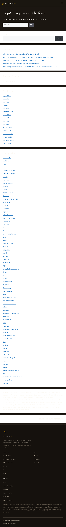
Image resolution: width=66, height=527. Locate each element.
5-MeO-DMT (7, 158)
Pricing (5, 466)
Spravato (6, 351)
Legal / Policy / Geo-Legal (11, 269)
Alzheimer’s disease (9, 174)
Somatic (5, 348)
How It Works (7, 456)
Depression (6, 212)
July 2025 (6, 118)
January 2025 (7, 131)
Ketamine (6, 259)
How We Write (7, 500)
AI (3, 167)
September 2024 (8, 140)
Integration (6, 250)
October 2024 (7, 137)
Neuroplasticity (8, 291)
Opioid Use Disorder (9, 297)
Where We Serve (8, 463)
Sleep (4, 342)
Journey (5, 256)
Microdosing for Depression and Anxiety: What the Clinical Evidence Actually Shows (30, 67)
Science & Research (9, 335)
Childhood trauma (8, 193)
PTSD (4, 323)
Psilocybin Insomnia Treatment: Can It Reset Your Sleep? (21, 54)
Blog (4, 473)
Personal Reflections (9, 304)
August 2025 (7, 115)
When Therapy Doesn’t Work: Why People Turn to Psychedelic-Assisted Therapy (28, 57)
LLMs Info (6, 496)
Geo (4, 231)
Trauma (5, 367)
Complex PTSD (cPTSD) (10, 199)
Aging (4, 164)
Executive (6, 224)
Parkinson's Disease (9, 301)
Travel (5, 374)
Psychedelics (7, 320)
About (36, 456)
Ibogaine (5, 247)
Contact (36, 463)
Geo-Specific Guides (9, 234)
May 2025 (6, 121)
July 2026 (6, 99)
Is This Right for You (9, 459)
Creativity (6, 208)
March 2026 (6, 108)
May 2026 (6, 102)
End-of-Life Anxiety (9, 218)
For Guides (37, 459)
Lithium (5, 272)
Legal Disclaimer (8, 493)
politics (5, 307)
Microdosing (7, 288)
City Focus (6, 196)
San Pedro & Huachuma (10, 329)
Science (5, 332)
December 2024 (8, 134)
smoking (5, 345)
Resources (6, 326)
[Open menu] (62, 3)
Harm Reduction (8, 243)
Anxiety (5, 177)
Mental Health (7, 282)
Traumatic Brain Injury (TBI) (11, 370)
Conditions (6, 202)
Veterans (5, 383)
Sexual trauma (7, 339)
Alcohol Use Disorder (9, 170)
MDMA (5, 278)
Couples (5, 205)
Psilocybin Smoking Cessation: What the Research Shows (21, 64)
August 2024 (7, 143)
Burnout (5, 186)
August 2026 (7, 96)
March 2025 (6, 124)
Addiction (6, 161)
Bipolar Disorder (8, 183)
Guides (5, 240)
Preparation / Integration (11, 313)
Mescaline (6, 285)
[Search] (31, 25)
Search (5, 35)
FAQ (4, 482)
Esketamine (6, 221)
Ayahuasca (6, 180)
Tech (4, 361)
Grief (4, 237)
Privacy (5, 489)
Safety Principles (8, 486)
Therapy (5, 364)
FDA (4, 228)
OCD (4, 294)
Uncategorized (7, 380)
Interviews (6, 253)
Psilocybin (6, 316)
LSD (4, 275)
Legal (4, 266)
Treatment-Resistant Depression (13, 377)
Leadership (6, 263)
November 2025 (8, 112)
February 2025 (7, 127)
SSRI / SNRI (6, 355)
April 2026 (6, 105)
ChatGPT (5, 189)
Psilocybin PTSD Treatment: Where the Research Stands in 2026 (23, 60)
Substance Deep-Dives (10, 358)
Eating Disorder (8, 215)
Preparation (6, 310)
